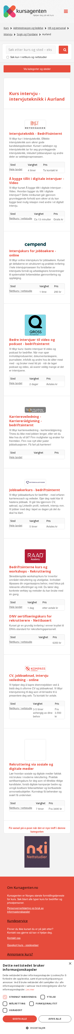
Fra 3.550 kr (58, 712)
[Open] (66, 11)
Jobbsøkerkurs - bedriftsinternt (34, 490)
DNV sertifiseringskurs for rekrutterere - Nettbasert (30, 618)
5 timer (33, 526)
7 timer (40, 808)
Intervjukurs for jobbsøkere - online (32, 253)
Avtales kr (51, 384)
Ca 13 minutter (42, 219)
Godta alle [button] (20, 1018)
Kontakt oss (13, 938)
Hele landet (15, 169)
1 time (43, 291)
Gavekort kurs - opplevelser (23, 945)
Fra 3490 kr (55, 808)
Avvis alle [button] (54, 1018)
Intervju (8, 34)
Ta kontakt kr (50, 170)
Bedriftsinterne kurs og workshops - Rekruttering (30, 569)
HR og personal (57, 28)
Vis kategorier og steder (37, 69)
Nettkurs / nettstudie (20, 218)
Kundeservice (17, 921)
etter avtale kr (50, 608)
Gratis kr (58, 219)
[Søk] (63, 50)
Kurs (6, 28)
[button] (37, 1028)
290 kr (57, 291)
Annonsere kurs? (20, 954)
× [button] (70, 963)
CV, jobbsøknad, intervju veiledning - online (28, 677)
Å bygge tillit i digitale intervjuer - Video (36, 180)
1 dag (30, 608)
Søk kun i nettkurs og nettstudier (28, 57)
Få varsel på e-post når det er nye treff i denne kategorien (37, 829)
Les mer (30, 989)
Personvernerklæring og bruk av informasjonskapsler (25, 909)
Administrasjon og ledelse (28, 28)
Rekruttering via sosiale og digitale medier (31, 766)
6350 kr (57, 642)
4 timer (32, 170)
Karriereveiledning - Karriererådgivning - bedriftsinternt (25, 420)
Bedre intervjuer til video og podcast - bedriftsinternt (32, 341)
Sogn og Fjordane (27, 34)
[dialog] (37, 997)
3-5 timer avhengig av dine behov (42, 712)
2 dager (33, 384)
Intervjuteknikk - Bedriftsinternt (35, 133)
